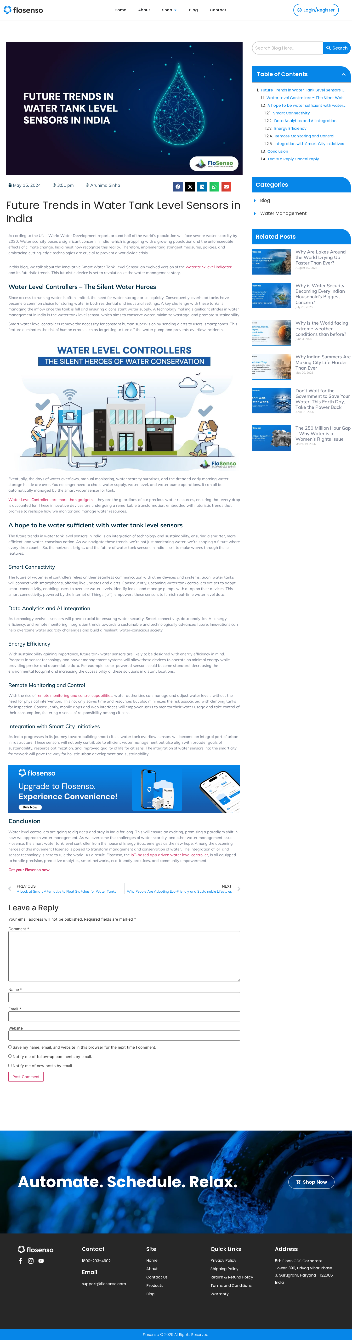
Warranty (219, 1294)
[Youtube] (41, 1261)
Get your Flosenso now (29, 869)
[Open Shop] (175, 10)
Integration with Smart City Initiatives (309, 143)
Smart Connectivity (291, 113)
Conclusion (277, 151)
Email (14, 1009)
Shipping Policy (224, 1269)
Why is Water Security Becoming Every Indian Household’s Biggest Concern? (320, 294)
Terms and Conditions (231, 1285)
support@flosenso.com (104, 1284)
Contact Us (157, 1277)
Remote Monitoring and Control (304, 136)
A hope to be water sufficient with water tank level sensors (306, 105)
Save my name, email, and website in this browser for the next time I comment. (84, 1047)
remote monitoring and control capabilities (74, 695)
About (152, 1269)
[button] (178, 187)
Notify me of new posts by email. (43, 1066)
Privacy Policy (223, 1260)
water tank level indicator (209, 267)
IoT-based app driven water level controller (169, 854)
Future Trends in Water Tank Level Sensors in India (303, 90)
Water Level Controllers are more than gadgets (50, 499)
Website (15, 1028)
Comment (18, 929)
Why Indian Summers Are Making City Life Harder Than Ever (323, 362)
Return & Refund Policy (231, 1277)
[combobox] (287, 48)
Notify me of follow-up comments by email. (52, 1056)
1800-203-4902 (96, 1261)
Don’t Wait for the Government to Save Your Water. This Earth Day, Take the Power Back (322, 399)
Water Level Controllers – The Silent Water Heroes (306, 98)
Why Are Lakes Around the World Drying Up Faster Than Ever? (320, 257)
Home (152, 1260)
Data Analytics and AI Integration (305, 121)
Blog (150, 1294)
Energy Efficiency (290, 128)
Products (154, 1285)
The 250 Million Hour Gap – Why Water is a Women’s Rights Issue (323, 433)
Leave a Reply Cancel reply (293, 159)
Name (15, 989)
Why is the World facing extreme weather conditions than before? (321, 328)
